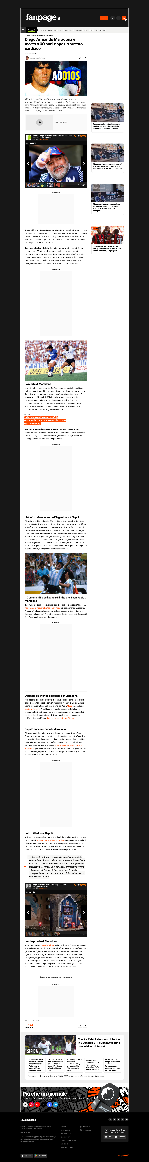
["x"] (43, 1104)
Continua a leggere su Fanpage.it (55, 977)
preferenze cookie (67, 1147)
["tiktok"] (25, 1104)
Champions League (54, 30)
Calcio (31, 30)
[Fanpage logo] (40, 17)
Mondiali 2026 (101, 30)
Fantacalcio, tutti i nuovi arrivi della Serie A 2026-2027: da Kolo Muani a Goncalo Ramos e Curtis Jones (66, 1076)
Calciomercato (81, 30)
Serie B (91, 30)
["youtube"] (37, 1104)
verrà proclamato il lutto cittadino (50, 840)
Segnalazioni (65, 1130)
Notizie (38, 1020)
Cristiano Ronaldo (32, 709)
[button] (85, 58)
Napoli (32, 1020)
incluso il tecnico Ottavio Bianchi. (60, 718)
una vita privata (48, 945)
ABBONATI (104, 18)
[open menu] (23, 30)
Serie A (43, 30)
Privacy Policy (66, 1133)
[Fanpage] (28, 1119)
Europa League (68, 30)
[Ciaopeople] (123, 1156)
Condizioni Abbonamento (69, 1140)
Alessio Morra (40, 58)
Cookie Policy (65, 1137)
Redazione (64, 1144)
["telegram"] (55, 1104)
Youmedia (64, 1126)
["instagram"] (31, 1104)
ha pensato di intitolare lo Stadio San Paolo (42, 608)
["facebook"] (49, 1104)
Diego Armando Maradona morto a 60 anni (40, 35)
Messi (69, 706)
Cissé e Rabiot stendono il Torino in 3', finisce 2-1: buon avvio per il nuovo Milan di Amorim (99, 1043)
